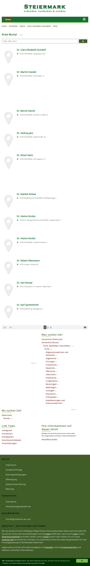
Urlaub (45, 536)
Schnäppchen (8, 437)
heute (48, 534)
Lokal (75, 534)
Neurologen (51, 384)
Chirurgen (50, 361)
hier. (43, 563)
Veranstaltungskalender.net (18, 506)
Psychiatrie (51, 394)
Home (4, 26)
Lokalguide (7, 430)
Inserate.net (11, 501)
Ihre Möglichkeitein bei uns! (18, 519)
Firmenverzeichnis (68, 547)
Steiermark (7, 415)
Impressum (11, 465)
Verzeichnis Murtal (50, 342)
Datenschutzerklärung (16, 484)
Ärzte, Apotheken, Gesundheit (39, 26)
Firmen (8, 19)
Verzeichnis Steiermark (52, 339)
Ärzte (55, 26)
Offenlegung (11, 479)
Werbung (10, 489)
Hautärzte (50, 368)
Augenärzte (51, 358)
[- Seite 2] (85, 327)
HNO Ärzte (50, 371)
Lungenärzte (51, 381)
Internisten (51, 374)
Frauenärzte (51, 365)
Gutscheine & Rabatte (11, 440)
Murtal (22, 26)
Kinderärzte (51, 377)
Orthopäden (51, 397)
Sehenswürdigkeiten (11, 536)
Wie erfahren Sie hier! (49, 439)
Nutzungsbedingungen (16, 474)
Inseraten (49, 547)
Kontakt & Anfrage (14, 469)
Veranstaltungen (9, 443)
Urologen (50, 390)
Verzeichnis (13, 26)
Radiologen (51, 387)
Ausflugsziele (8, 539)
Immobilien (7, 433)
